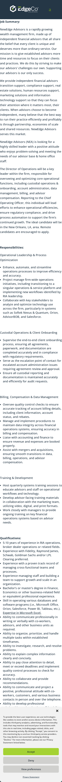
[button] (57, 710)
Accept (31, 751)
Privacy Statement (31, 777)
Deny (31, 760)
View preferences (31, 769)
